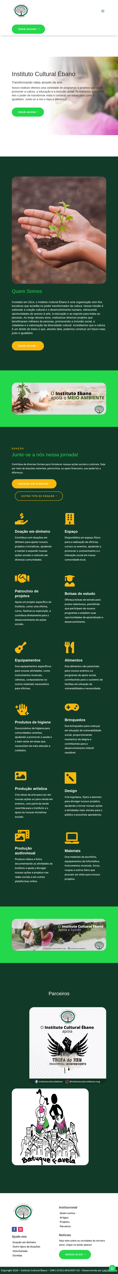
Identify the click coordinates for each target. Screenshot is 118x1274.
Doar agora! (27, 29)
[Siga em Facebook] (14, 1229)
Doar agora (27, 112)
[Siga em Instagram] (20, 1229)
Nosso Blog (74, 1254)
